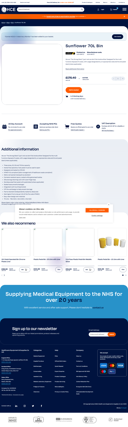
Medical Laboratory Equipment (42, 381)
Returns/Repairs (59, 387)
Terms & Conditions (82, 366)
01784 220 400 (6, 362)
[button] (82, 9)
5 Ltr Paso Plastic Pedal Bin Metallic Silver (79, 261)
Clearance (36, 392)
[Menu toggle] (123, 9)
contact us (98, 307)
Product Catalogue (87, 2)
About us (113, 2)
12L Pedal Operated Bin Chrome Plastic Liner (13, 261)
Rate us (105, 2)
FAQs (56, 356)
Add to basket (74, 90)
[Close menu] (124, 16)
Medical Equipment (39, 356)
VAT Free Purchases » (108, 130)
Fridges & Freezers (39, 387)
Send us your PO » (45, 130)
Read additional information (75, 69)
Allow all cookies (97, 210)
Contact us (122, 2)
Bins (12, 22)
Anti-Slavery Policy (81, 376)
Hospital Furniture (39, 361)
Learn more (22, 217)
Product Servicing (60, 381)
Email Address (94, 330)
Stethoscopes (37, 366)
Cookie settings (97, 215)
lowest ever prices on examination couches (61, 16)
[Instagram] (25, 406)
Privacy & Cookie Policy (62, 392)
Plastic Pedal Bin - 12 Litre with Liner (111, 259)
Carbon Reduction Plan (82, 381)
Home (3, 22)
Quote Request (59, 366)
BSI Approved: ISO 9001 (83, 371)
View (58, 269)
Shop (8, 22)
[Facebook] (41, 406)
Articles (98, 2)
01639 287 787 (6, 383)
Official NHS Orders (60, 361)
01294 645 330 (6, 373)
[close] (108, 204)
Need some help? (25, 2)
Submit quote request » (77, 130)
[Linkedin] (16, 406)
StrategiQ (123, 408)
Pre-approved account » (15, 130)
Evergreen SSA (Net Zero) (83, 387)
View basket (117, 36)
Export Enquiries (59, 371)
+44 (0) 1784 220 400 (9, 2)
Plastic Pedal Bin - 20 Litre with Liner (47, 259)
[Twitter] (33, 406)
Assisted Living (38, 376)
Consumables (37, 371)
